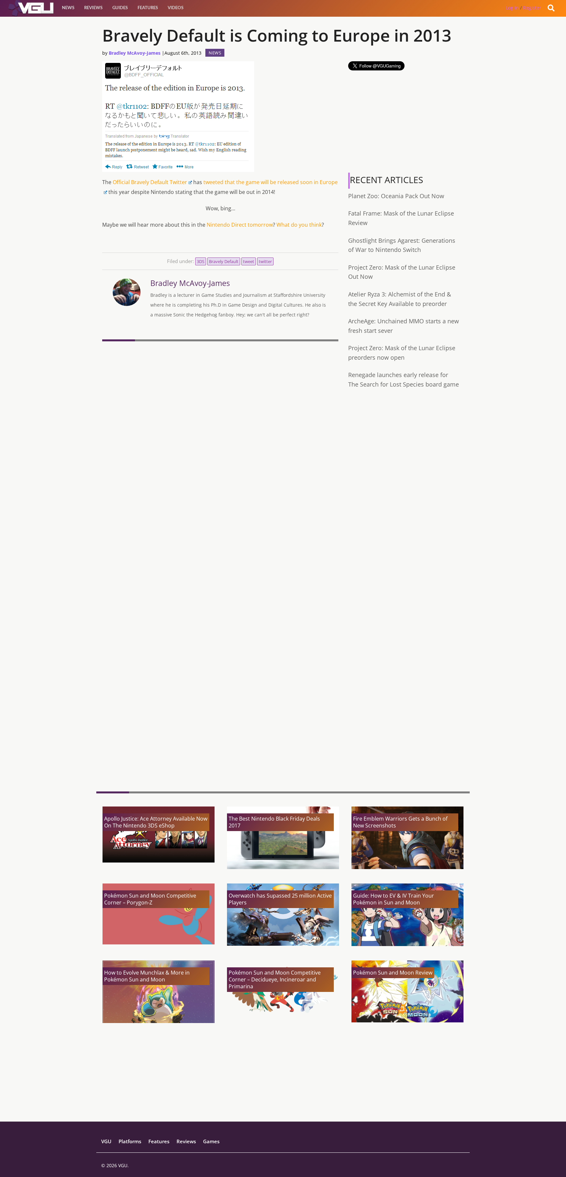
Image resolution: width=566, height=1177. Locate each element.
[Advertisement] (220, 736)
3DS (200, 261)
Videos (175, 8)
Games (211, 1141)
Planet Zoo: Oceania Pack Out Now (396, 196)
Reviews (93, 8)
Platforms (130, 1141)
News (68, 8)
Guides (120, 8)
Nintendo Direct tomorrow (240, 224)
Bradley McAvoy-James (134, 53)
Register (532, 8)
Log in (512, 8)
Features (148, 8)
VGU (106, 1141)
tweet (248, 261)
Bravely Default (223, 261)
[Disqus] (220, 434)
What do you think (299, 224)
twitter (265, 261)
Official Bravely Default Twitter (150, 182)
